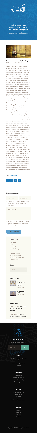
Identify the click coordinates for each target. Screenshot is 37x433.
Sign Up (25, 347)
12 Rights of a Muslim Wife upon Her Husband (18, 308)
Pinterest (18, 412)
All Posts (18, 32)
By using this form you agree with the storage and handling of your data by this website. (18, 223)
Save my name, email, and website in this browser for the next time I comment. (18, 203)
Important (9, 61)
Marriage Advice (15, 253)
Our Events (18, 361)
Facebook (18, 410)
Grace (11, 245)
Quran (15, 175)
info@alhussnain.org (20, 400)
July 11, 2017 (9, 62)
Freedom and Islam (21, 291)
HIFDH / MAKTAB (18, 378)
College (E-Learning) (18, 380)
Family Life (13, 242)
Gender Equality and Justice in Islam (21, 283)
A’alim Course (18, 375)
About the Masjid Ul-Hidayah (18, 359)
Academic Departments (18, 363)
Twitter (18, 417)
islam (11, 175)
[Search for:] (18, 269)
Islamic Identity (17, 61)
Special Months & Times (17, 257)
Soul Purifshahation (15, 255)
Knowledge (25, 61)
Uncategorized (14, 259)
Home (12, 32)
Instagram (18, 415)
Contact (18, 365)
